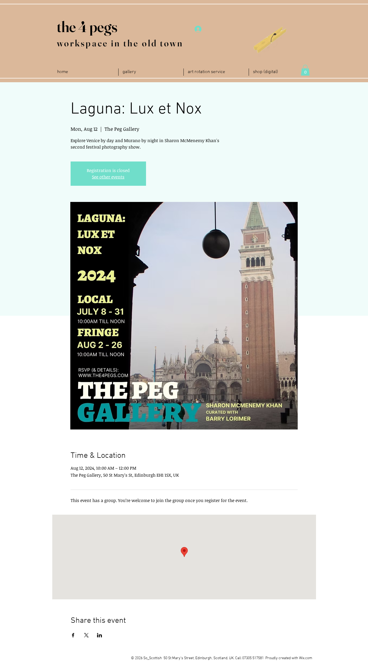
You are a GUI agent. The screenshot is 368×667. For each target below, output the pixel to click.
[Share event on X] (86, 635)
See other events (108, 177)
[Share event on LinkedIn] (99, 635)
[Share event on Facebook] (73, 635)
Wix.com (305, 658)
